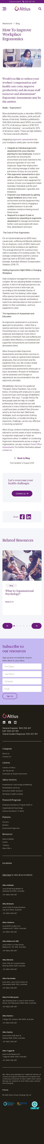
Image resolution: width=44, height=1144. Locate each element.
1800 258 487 (25, 728)
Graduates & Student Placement (14, 774)
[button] (22, 9)
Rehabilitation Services (11, 788)
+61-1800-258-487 (9, 895)
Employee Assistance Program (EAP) (16, 805)
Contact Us (6, 757)
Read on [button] (8, 602)
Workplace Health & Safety (12, 794)
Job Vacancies (8, 771)
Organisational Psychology (12, 808)
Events (5, 842)
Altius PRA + (7, 848)
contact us (7, 450)
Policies (5, 1090)
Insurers (5, 822)
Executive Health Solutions (12, 791)
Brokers (5, 825)
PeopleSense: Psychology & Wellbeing (17, 785)
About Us (5, 754)
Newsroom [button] (7, 23)
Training (5, 845)
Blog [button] (18, 23)
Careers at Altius (8, 768)
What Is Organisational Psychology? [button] (19, 592)
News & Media (8, 839)
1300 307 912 (13, 731)
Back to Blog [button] (23, 458)
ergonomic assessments (23, 139)
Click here (6, 875)
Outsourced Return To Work (13, 811)
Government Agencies (11, 828)
